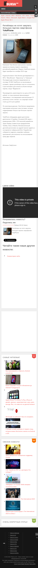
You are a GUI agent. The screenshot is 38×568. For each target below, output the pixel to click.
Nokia (27, 15)
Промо (22, 563)
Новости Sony (13, 541)
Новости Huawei (14, 539)
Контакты (27, 563)
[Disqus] (19, 283)
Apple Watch (22, 17)
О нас (15, 563)
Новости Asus (13, 550)
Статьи (19, 563)
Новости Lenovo (14, 537)
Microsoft (14, 17)
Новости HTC (13, 544)
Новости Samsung (14, 533)
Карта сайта (32, 563)
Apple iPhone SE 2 (6, 20)
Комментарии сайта (13, 256)
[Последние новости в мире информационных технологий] (11, 3)
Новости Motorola (14, 546)
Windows (18, 15)
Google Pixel (31, 17)
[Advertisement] (19, 165)
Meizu (8, 17)
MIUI (12, 15)
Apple (2, 15)
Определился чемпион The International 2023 (20, 499)
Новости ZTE (13, 548)
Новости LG (13, 535)
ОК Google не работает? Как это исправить (19, 417)
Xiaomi (3, 17)
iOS (23, 15)
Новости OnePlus (14, 553)
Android (8, 15)
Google (32, 15)
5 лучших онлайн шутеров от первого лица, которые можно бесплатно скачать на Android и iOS (20, 431)
